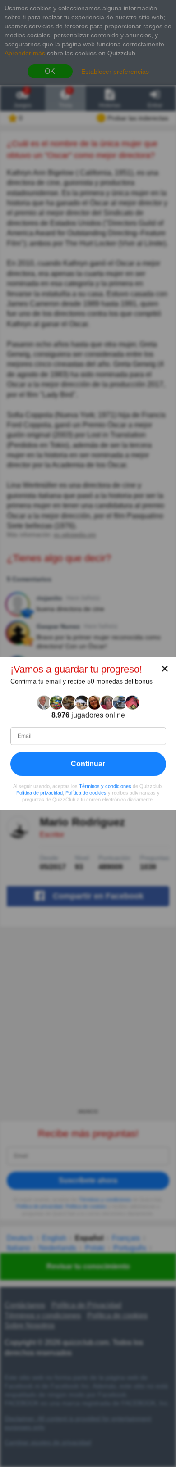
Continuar (88, 764)
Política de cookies (86, 793)
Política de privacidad (39, 793)
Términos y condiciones (105, 786)
